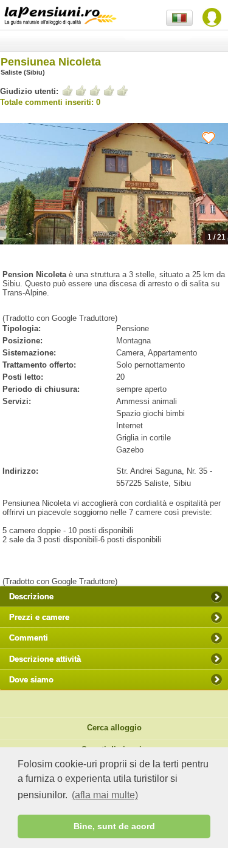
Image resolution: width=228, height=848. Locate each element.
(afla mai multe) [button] (105, 795)
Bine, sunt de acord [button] (114, 826)
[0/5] (95, 91)
